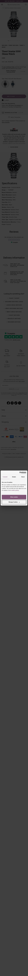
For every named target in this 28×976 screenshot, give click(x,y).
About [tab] (23, 476)
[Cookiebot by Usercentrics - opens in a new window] (19, 473)
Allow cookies (14, 497)
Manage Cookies (13, 502)
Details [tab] (14, 476)
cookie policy (15, 490)
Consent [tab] (5, 476)
